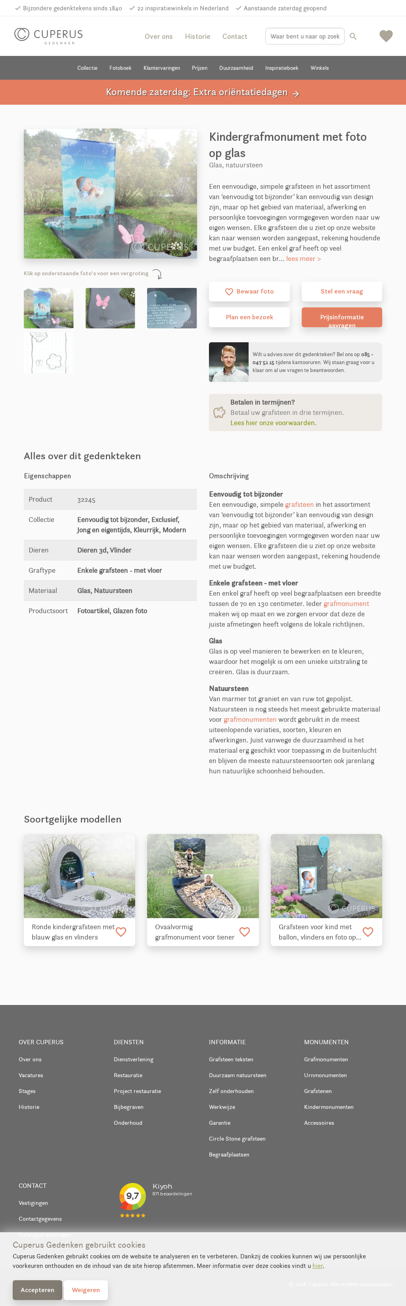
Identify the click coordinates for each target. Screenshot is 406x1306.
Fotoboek (120, 67)
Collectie (87, 67)
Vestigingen (33, 1202)
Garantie (219, 1122)
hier (317, 1266)
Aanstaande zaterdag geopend (285, 8)
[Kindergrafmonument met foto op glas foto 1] (49, 308)
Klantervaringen (162, 67)
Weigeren (86, 1289)
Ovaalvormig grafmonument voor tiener (195, 932)
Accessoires (319, 1122)
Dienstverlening (133, 1059)
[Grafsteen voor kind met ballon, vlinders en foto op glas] (326, 876)
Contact (234, 36)
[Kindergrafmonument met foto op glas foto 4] (49, 352)
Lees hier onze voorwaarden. (273, 422)
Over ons (159, 36)
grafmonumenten (250, 719)
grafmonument (346, 603)
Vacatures (31, 1075)
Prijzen (199, 67)
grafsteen (299, 504)
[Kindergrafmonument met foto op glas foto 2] (111, 308)
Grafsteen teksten (231, 1059)
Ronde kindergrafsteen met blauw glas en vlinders (73, 932)
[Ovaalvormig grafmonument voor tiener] (203, 876)
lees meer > (303, 258)
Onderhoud (128, 1122)
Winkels (319, 67)
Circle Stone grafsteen (237, 1138)
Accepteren (37, 1289)
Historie (198, 36)
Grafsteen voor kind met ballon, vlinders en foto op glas (317, 932)
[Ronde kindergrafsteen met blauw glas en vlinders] (79, 876)
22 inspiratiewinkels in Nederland (183, 8)
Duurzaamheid (236, 67)
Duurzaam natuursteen (237, 1075)
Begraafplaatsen (229, 1154)
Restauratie (128, 1075)
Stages (27, 1091)
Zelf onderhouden (231, 1091)
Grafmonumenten (326, 1059)
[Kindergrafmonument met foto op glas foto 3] (172, 308)
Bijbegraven (129, 1106)
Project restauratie (137, 1091)
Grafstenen (318, 1091)
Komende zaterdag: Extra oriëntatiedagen (203, 92)
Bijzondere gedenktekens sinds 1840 (72, 8)
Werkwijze (222, 1106)
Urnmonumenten (325, 1075)
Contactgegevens (40, 1218)
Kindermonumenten (329, 1106)
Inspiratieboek (282, 67)
